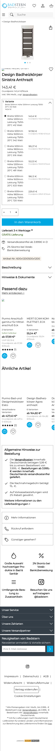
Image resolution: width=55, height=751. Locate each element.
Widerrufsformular (38, 682)
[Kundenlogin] (43, 6)
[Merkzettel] (34, 6)
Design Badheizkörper (14, 21)
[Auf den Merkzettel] (51, 69)
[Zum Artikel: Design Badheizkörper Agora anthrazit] (38, 386)
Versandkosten (30, 94)
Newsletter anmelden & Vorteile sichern (26, 642)
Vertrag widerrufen (26, 689)
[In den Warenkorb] (4, 356)
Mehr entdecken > (13, 293)
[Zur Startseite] (14, 5)
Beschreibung (11, 267)
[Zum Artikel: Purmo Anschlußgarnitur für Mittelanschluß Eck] (13, 306)
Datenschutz (31, 676)
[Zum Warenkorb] (51, 6)
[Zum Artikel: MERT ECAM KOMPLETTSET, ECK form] (38, 306)
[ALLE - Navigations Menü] (4, 15)
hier (50, 723)
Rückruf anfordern (22, 528)
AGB (46, 676)
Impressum (11, 676)
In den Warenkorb (27, 222)
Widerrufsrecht (13, 682)
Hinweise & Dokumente (18, 277)
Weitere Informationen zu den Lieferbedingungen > (23, 502)
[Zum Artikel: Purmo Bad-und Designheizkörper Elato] (13, 386)
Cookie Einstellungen (27, 696)
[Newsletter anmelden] (50, 649)
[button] (50, 28)
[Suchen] (12, 14)
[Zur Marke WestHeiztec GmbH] (15, 69)
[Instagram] (27, 666)
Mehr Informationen (23, 517)
